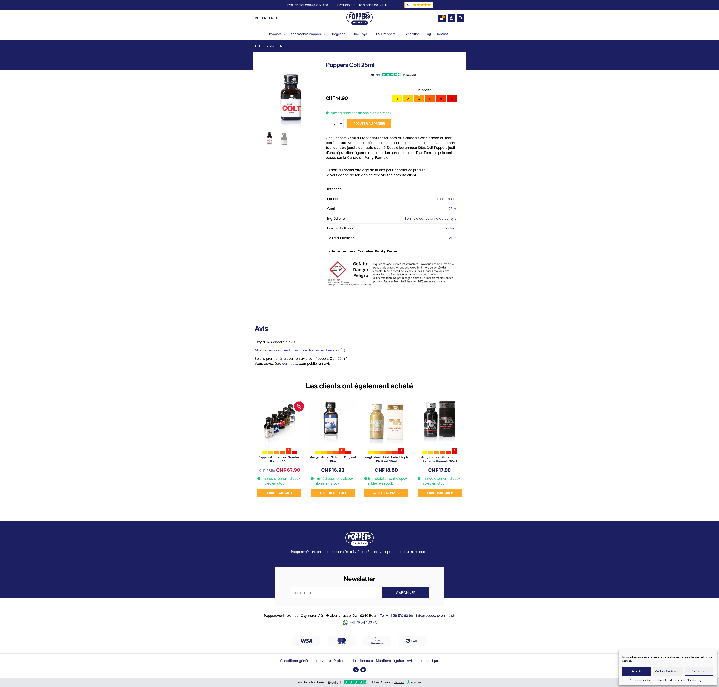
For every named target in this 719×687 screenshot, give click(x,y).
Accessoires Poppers (306, 34)
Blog (427, 34)
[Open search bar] (460, 18)
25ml (453, 209)
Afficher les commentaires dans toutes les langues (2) (300, 350)
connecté (290, 363)
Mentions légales (696, 680)
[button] (391, 251)
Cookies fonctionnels (668, 671)
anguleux (449, 228)
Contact (442, 34)
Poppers (275, 34)
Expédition (412, 34)
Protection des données (643, 680)
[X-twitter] (356, 669)
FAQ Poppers (385, 34)
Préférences (698, 671)
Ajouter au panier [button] (279, 493)
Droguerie (338, 34)
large (452, 238)
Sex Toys (360, 34)
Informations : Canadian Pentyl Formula (367, 251)
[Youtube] (363, 669)
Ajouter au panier (369, 123)
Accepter (636, 671)
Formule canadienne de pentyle (431, 218)
